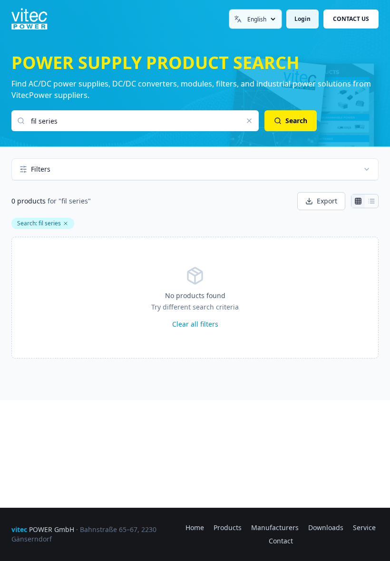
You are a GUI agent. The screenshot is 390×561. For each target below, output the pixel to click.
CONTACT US (351, 19)
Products (228, 527)
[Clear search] (249, 121)
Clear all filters (195, 324)
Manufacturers (275, 527)
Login (302, 19)
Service (364, 527)
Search (296, 120)
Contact (281, 540)
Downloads (325, 527)
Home (194, 527)
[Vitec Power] (37, 19)
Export (327, 200)
